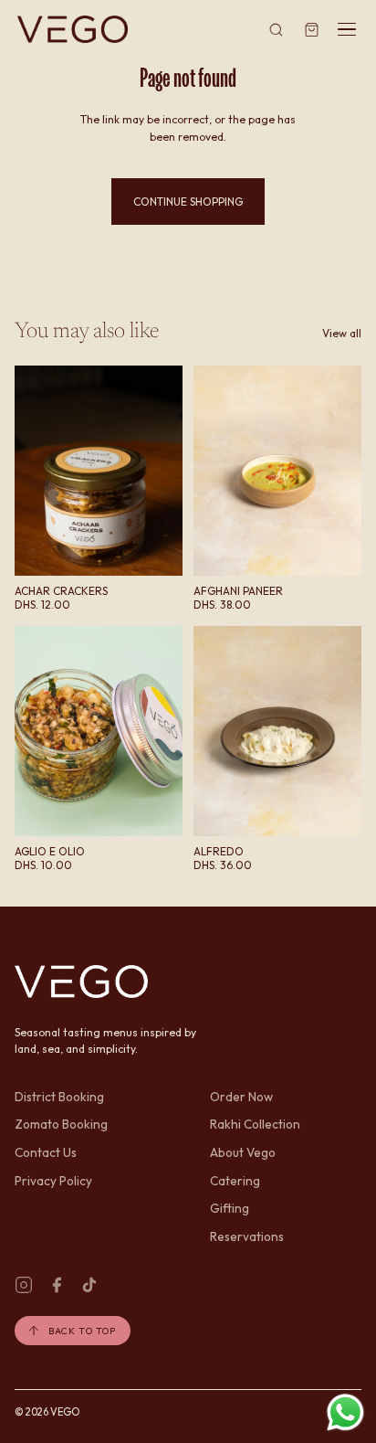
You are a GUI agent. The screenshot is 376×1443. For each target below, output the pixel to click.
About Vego (243, 1152)
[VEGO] (72, 29)
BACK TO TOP (81, 1331)
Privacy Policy (53, 1180)
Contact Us (46, 1152)
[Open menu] (347, 29)
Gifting (229, 1208)
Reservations (247, 1236)
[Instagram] (24, 1285)
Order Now (241, 1096)
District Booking (59, 1096)
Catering (235, 1180)
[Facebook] (56, 1285)
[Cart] (311, 29)
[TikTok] (89, 1285)
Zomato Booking (61, 1124)
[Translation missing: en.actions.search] (277, 29)
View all (341, 333)
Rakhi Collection (255, 1124)
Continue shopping (188, 201)
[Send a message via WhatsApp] (345, 1412)
